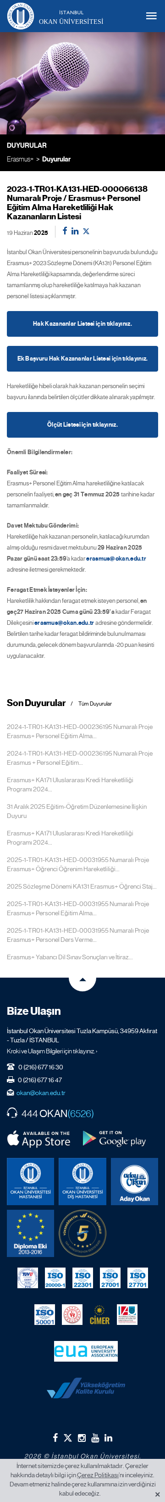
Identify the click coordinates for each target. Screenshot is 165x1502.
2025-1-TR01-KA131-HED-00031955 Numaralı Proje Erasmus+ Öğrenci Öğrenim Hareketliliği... (78, 864)
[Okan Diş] (82, 1181)
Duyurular (56, 159)
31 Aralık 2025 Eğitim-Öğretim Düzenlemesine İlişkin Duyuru (77, 811)
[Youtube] (95, 1437)
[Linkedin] (108, 1437)
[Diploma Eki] (30, 1233)
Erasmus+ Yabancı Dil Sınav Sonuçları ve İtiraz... (70, 957)
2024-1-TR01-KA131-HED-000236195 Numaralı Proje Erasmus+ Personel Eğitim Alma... (80, 731)
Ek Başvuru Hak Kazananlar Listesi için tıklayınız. (82, 358)
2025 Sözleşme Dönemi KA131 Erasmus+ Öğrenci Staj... (82, 886)
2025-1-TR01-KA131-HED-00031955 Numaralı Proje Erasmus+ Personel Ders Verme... (78, 935)
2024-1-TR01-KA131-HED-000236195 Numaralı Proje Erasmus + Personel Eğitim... (80, 758)
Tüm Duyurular (95, 704)
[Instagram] (82, 1437)
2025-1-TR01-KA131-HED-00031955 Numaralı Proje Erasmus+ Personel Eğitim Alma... (78, 908)
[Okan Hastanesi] (30, 1181)
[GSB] (72, 1314)
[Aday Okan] (134, 1181)
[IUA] (127, 1314)
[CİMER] (99, 1314)
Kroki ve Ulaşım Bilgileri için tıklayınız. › (52, 1051)
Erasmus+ (20, 159)
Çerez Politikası (98, 1475)
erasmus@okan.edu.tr (116, 558)
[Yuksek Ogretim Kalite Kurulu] (82, 1233)
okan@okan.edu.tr (41, 1092)
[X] (67, 1435)
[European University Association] (86, 1351)
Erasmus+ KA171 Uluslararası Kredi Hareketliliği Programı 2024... (70, 784)
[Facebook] (55, 1437)
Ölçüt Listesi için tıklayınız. (82, 424)
